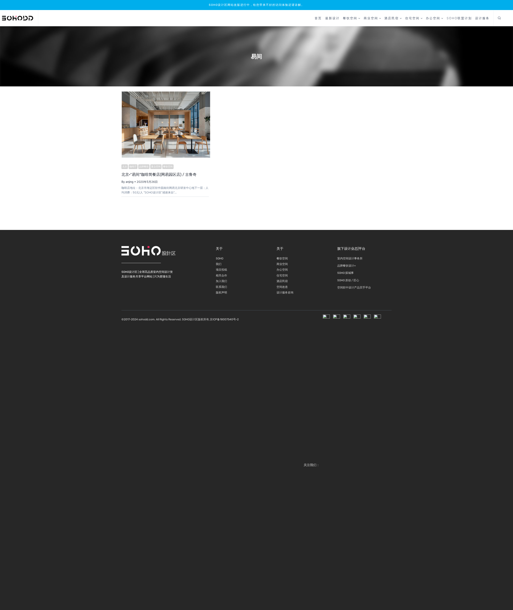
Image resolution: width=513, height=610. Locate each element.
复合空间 (156, 166)
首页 (318, 18)
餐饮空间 (168, 166)
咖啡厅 (133, 166)
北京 (124, 166)
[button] (499, 18)
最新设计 (332, 18)
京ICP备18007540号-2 (224, 319)
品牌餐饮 (144, 166)
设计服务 (482, 18)
